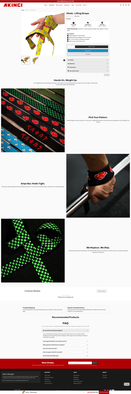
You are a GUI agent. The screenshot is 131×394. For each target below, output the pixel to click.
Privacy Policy (94, 365)
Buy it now (88, 50)
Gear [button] (45, 5)
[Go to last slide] (22, 60)
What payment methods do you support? (54, 344)
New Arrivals (59, 5)
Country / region (17, 389)
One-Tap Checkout (104, 392)
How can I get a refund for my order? (52, 352)
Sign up (95, 363)
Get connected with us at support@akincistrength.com (16, 380)
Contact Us (47, 379)
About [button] (84, 5)
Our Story (105, 375)
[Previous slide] (2, 320)
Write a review (101, 291)
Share (107, 74)
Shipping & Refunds (49, 377)
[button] (121, 5)
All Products (76, 379)
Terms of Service (87, 365)
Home (23, 10)
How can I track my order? (50, 348)
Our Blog (104, 377)
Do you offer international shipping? (52, 330)
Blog (73, 5)
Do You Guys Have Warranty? (51, 355)
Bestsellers (51, 5)
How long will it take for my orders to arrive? (55, 341)
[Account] (123, 5)
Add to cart (91, 46)
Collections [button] (66, 5)
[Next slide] (64, 60)
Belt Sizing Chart (77, 383)
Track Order (78, 5)
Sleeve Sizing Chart (78, 381)
